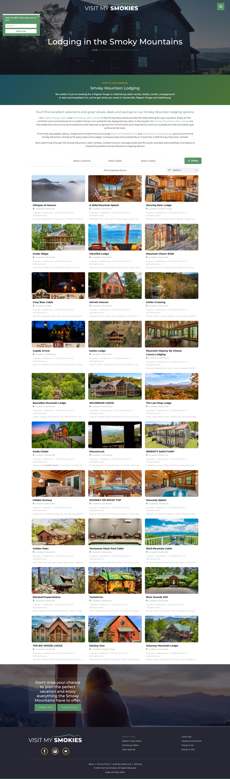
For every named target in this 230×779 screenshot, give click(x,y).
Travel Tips (45, 707)
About (91, 764)
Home (95, 50)
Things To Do (188, 745)
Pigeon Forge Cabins (131, 741)
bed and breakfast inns (124, 133)
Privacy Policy (103, 764)
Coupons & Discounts (192, 741)
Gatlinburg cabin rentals (87, 117)
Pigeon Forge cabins (56, 117)
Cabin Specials (128, 749)
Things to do (69, 707)
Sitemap (138, 764)
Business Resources (122, 764)
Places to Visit (188, 749)
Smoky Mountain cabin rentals (172, 121)
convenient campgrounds (157, 133)
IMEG (122, 772)
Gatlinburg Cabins (130, 745)
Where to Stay (128, 736)
